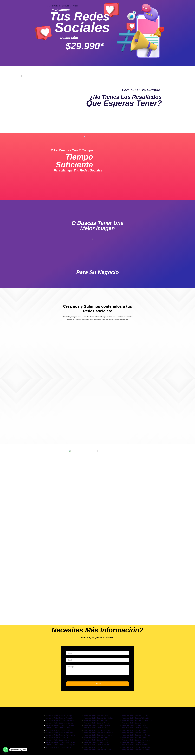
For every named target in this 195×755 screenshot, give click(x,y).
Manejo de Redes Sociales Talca (57, 737)
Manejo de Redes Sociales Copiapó (97, 725)
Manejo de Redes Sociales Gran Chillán (60, 742)
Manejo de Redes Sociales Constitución (136, 747)
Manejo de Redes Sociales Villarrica (135, 730)
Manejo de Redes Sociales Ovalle (96, 740)
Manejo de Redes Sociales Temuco (58, 728)
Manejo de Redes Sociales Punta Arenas (98, 733)
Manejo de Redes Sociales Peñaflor (97, 742)
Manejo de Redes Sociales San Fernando (137, 720)
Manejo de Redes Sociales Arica (57, 740)
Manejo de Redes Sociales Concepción (60, 720)
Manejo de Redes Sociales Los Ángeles (60, 745)
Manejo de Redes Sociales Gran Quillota (98, 718)
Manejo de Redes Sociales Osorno (96, 723)
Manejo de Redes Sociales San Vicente (136, 740)
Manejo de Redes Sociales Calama (58, 747)
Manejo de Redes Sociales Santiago (59, 716)
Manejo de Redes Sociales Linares (96, 745)
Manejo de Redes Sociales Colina (96, 716)
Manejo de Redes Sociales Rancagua (59, 733)
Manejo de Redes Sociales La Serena (59, 723)
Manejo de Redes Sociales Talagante (135, 718)
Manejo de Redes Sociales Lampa (96, 737)
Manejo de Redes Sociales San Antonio (98, 735)
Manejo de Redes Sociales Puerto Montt (60, 735)
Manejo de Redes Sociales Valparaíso (59, 718)
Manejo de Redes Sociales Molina (134, 742)
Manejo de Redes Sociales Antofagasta (60, 725)
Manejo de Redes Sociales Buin (133, 723)
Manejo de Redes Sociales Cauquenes (136, 750)
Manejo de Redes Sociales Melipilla (97, 730)
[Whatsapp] (5, 749)
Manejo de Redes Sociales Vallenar (134, 733)
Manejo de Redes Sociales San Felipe (135, 716)
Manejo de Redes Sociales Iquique (58, 730)
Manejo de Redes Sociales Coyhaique (135, 728)
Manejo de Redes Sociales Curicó (96, 728)
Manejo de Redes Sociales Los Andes (97, 750)
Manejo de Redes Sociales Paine (96, 747)
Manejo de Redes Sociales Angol (134, 737)
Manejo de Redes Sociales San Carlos (136, 735)
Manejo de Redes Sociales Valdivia (96, 720)
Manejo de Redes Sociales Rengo (134, 725)
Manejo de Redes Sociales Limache (135, 745)
